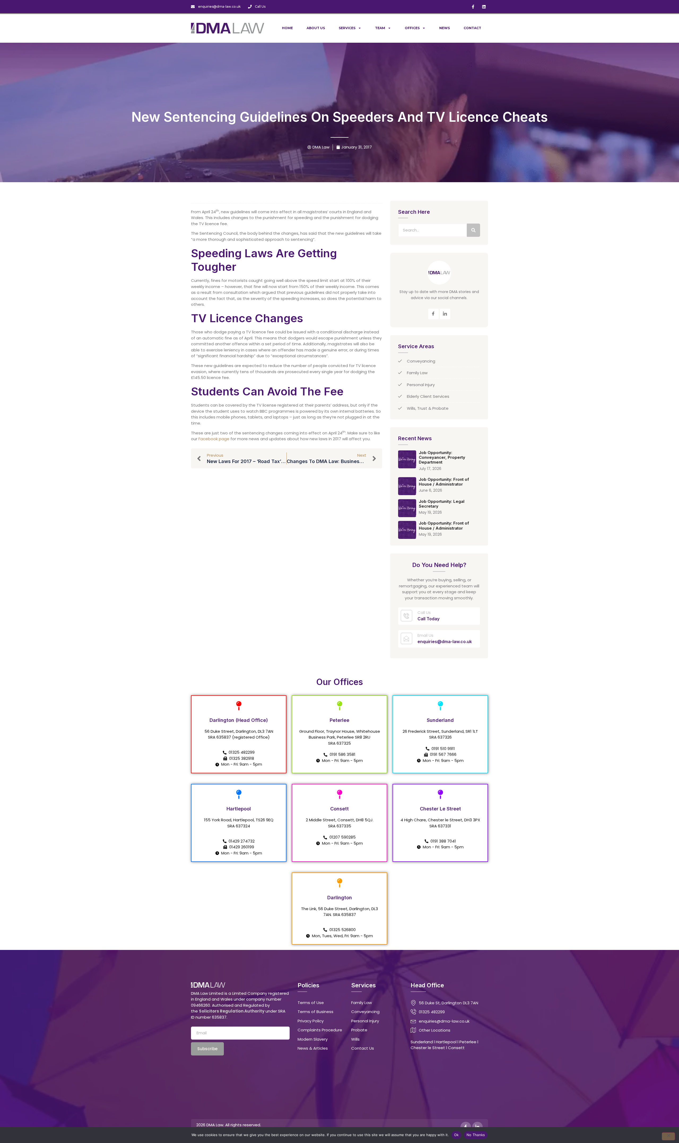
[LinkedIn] (445, 314)
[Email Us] (406, 638)
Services (347, 28)
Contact (472, 28)
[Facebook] (433, 314)
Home (287, 28)
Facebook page (213, 439)
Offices (412, 28)
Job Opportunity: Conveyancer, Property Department (442, 457)
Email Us (425, 635)
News (444, 28)
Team (380, 28)
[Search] (473, 230)
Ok (456, 1135)
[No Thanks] (668, 1136)
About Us (316, 28)
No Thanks (476, 1135)
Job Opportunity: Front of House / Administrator (444, 482)
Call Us (424, 612)
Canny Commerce (332, 1125)
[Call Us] (406, 615)
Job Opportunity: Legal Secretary (441, 504)
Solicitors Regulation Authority (231, 1011)
